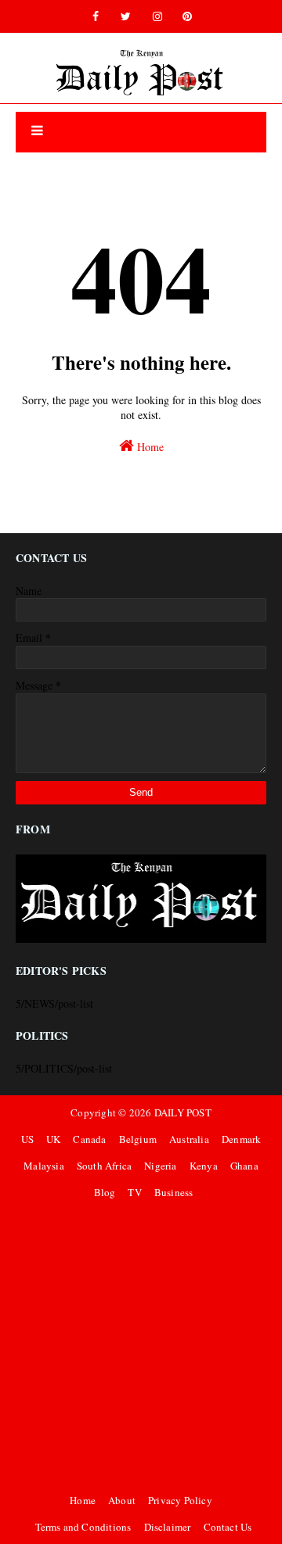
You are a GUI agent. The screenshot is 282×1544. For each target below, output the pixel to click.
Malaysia (44, 1166)
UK (53, 1139)
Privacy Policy (180, 1500)
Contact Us (228, 1527)
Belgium (138, 1139)
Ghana (244, 1166)
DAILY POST (183, 1112)
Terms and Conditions (83, 1527)
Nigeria (160, 1166)
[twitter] (125, 16)
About (122, 1500)
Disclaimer (167, 1527)
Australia (189, 1139)
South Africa (104, 1166)
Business (173, 1192)
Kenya (204, 1166)
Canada (89, 1139)
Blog (105, 1192)
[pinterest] (187, 16)
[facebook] (95, 16)
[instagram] (157, 16)
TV (134, 1192)
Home (149, 446)
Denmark (241, 1139)
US (27, 1139)
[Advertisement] (141, 1346)
